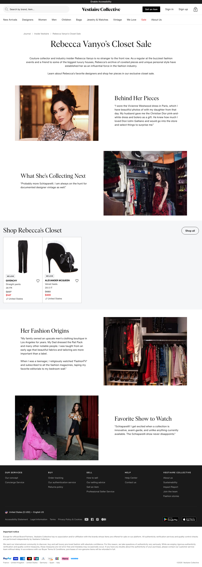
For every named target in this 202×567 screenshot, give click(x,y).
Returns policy (55, 487)
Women (42, 19)
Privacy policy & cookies (70, 519)
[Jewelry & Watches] (110, 19)
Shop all (190, 231)
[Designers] (36, 19)
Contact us (130, 482)
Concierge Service (14, 482)
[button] (195, 9)
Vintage (117, 19)
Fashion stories (171, 496)
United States (32, 562)
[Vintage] (124, 19)
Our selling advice (95, 482)
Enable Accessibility (101, 1)
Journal (27, 33)
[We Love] (139, 19)
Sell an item (151, 9)
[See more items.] (197, 270)
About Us (156, 19)
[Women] (49, 19)
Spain (52, 562)
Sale (143, 19)
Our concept (11, 478)
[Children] (73, 19)
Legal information (38, 519)
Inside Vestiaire (41, 33)
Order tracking (55, 478)
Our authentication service (62, 482)
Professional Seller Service (100, 491)
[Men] (59, 19)
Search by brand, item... (22, 9)
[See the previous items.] (5, 270)
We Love (131, 19)
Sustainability (170, 482)
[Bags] (84, 19)
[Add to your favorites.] (38, 281)
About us (168, 478)
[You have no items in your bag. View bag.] (195, 9)
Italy (58, 562)
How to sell (92, 478)
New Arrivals (10, 19)
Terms (53, 519)
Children (66, 19)
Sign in (169, 9)
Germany (43, 562)
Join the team (170, 491)
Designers (27, 19)
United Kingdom (17, 562)
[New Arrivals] (19, 19)
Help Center (131, 478)
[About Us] (164, 19)
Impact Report (170, 487)
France (6, 562)
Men (54, 19)
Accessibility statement (16, 519)
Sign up (183, 9)
